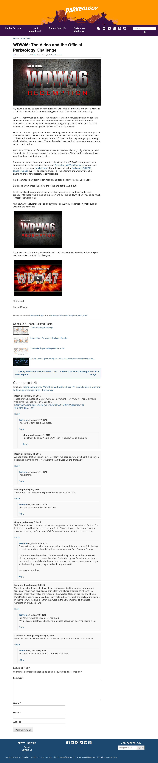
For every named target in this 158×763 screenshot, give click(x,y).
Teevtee (59, 55)
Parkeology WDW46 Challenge (69, 165)
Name (16, 703)
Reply (17, 413)
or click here (41, 168)
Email (16, 712)
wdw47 (85, 315)
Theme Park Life (57, 28)
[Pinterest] (119, 28)
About (27, 747)
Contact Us (27, 749)
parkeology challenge (58, 315)
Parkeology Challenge (79, 30)
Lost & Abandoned (35, 30)
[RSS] (114, 28)
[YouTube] (125, 28)
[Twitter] (104, 28)
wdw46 (80, 315)
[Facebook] (99, 28)
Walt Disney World (71, 315)
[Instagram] (109, 28)
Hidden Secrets (13, 28)
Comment (18, 677)
